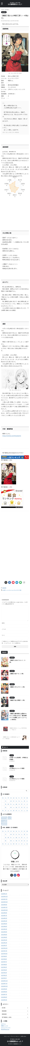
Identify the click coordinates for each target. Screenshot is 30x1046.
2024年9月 (4, 913)
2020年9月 (4, 989)
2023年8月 (4, 926)
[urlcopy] (24, 582)
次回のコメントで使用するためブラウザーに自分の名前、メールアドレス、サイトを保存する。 (15, 642)
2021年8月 (4, 959)
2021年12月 (4, 948)
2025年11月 (4, 899)
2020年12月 (4, 981)
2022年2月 (4, 942)
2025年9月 (4, 904)
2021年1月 (4, 978)
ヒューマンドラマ (15, 590)
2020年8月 (4, 991)
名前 (3, 623)
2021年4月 (4, 970)
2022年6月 (4, 937)
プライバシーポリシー (15, 1036)
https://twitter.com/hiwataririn (11, 436)
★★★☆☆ (4, 820)
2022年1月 (4, 945)
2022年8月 (4, 934)
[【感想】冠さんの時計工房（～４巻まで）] (16, 582)
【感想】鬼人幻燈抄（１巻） (17, 700)
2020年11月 (4, 983)
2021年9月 (4, 956)
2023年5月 (4, 929)
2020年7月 (4, 994)
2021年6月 (4, 964)
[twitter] (5, 582)
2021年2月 (4, 975)
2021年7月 (4, 962)
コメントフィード (5, 1027)
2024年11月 (4, 907)
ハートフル (8, 590)
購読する (6, 747)
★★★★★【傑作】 (6, 817)
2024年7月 (4, 915)
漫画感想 (4, 587)
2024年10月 (4, 910)
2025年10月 (4, 902)
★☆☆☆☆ (4, 823)
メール (4, 629)
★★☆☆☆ (4, 821)
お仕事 (4, 590)
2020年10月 (4, 986)
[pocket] (13, 582)
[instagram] (18, 875)
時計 (20, 590)
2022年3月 (4, 940)
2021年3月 (4, 972)
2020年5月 (4, 1000)
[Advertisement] (15, 213)
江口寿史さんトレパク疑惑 (16, 768)
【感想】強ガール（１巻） (16, 673)
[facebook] (9, 582)
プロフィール (6, 1036)
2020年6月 (4, 997)
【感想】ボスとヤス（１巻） (17, 687)
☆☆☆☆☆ (4, 824)
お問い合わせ (23, 1036)
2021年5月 (4, 967)
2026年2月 (4, 894)
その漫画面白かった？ (15, 4)
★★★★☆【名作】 (6, 818)
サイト (3, 635)
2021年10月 (4, 953)
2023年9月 (4, 923)
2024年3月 (4, 921)
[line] (20, 582)
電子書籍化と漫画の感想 (15, 1039)
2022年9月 (4, 932)
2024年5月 (4, 918)
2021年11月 (4, 951)
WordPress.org (5, 1029)
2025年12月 (4, 896)
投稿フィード (4, 1025)
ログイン (3, 1024)
